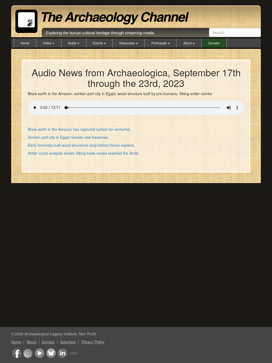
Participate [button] (159, 43)
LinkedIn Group (62, 353)
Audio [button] (72, 43)
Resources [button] (127, 43)
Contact (48, 341)
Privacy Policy (92, 341)
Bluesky (51, 353)
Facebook (17, 353)
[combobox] (235, 32)
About (31, 341)
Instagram (28, 353)
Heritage (74, 353)
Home (25, 43)
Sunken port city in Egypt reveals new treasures (68, 137)
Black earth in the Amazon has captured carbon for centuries (79, 129)
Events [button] (98, 43)
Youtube (39, 353)
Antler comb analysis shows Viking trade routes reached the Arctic (83, 153)
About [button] (188, 43)
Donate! (214, 43)
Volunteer (68, 341)
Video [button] (47, 43)
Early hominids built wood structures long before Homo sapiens (81, 145)
